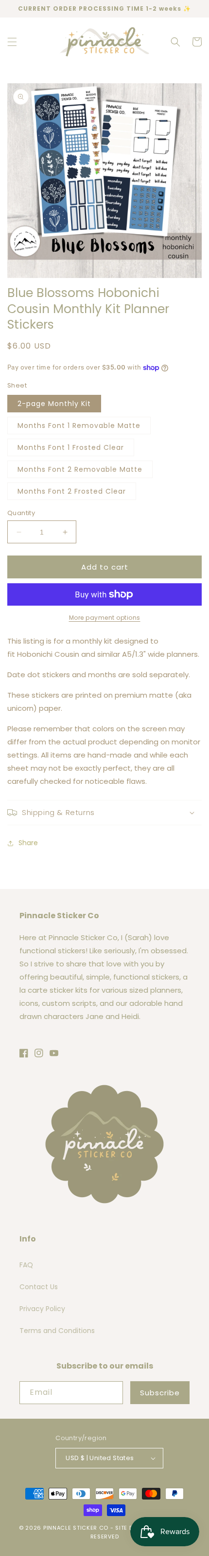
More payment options (104, 617)
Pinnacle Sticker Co (75, 1528)
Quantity (21, 513)
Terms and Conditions (57, 1330)
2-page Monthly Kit (54, 403)
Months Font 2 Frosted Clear (71, 491)
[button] (12, 42)
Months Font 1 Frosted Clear (70, 447)
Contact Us (38, 1287)
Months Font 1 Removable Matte (78, 425)
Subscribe (160, 1393)
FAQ (26, 1265)
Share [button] (28, 843)
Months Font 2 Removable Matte (79, 469)
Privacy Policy (42, 1309)
